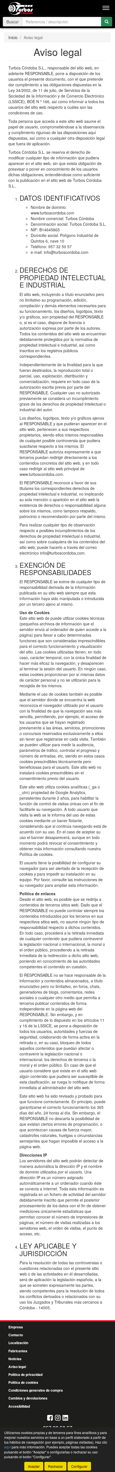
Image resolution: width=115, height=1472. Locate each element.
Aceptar (34, 1466)
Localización (18, 1342)
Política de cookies (23, 1382)
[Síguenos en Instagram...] (58, 1418)
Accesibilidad (19, 1406)
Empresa (15, 1326)
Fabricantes (17, 1350)
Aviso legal (17, 1366)
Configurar (79, 1466)
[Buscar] (106, 21)
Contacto (15, 1334)
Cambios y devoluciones (27, 1398)
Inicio (13, 37)
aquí (7, 1446)
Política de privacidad (25, 1374)
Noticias (14, 1358)
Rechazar (55, 1466)
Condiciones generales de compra (35, 1390)
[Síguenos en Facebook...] (50, 1418)
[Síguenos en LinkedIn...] (65, 1418)
